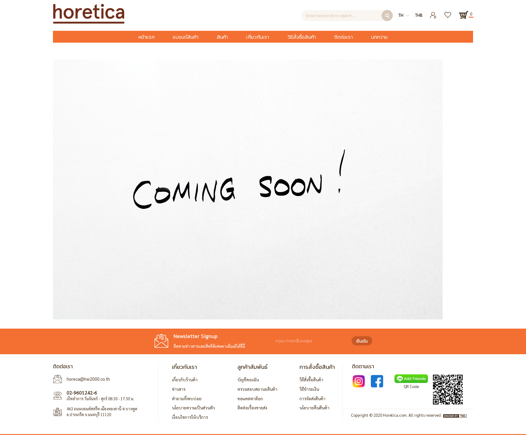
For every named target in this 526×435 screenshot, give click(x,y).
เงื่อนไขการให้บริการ (190, 417)
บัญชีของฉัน (248, 379)
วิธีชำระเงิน (309, 389)
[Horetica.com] (88, 22)
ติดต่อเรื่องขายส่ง (252, 407)
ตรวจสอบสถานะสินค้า (257, 389)
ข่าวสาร (178, 389)
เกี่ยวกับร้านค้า (185, 379)
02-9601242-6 (82, 392)
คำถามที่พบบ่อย (187, 398)
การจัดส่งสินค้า (312, 398)
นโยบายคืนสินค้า (314, 407)
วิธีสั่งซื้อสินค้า (311, 379)
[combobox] (347, 15)
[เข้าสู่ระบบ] (433, 12)
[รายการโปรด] (448, 12)
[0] (463, 15)
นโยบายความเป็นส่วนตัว (193, 407)
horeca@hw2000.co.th (88, 379)
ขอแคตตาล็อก (250, 398)
